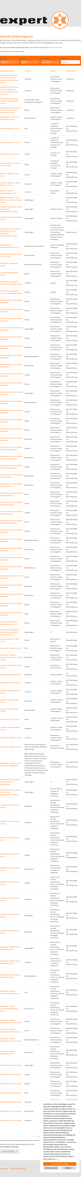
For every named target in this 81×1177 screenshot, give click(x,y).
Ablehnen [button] (68, 1168)
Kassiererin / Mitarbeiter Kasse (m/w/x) (10, 666)
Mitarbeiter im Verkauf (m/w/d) (10, 1065)
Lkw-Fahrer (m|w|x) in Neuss (10, 719)
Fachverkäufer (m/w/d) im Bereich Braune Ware (11, 301)
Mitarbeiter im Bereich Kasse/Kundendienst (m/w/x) (10, 992)
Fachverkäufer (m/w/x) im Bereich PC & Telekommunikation (11, 448)
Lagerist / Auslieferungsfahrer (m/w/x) (10, 692)
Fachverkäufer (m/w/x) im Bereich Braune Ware (11, 356)
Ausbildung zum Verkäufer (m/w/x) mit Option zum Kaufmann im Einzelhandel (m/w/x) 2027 (9, 90)
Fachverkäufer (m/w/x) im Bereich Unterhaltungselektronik (11, 522)
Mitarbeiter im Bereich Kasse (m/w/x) (10, 839)
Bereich (22, 58)
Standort (3, 58)
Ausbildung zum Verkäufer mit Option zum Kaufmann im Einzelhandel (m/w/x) (10, 110)
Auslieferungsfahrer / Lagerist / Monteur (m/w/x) (10, 184)
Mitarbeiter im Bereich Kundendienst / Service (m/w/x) (10, 1021)
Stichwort (64, 58)
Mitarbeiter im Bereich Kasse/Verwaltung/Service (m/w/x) (9, 1008)
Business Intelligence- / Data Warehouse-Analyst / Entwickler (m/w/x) (11, 200)
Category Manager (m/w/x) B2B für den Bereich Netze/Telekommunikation (11, 209)
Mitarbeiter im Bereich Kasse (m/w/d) (10, 806)
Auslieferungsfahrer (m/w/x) (9, 142)
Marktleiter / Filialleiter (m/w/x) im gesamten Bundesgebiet (11, 764)
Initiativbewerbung (55, 47)
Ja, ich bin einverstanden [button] (59, 1164)
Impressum (4, 1168)
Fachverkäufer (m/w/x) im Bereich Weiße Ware (11, 531)
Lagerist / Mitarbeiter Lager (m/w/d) (9, 710)
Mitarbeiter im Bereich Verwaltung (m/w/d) (7, 1052)
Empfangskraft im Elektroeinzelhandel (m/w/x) (9, 246)
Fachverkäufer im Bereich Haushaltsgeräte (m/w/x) (8, 623)
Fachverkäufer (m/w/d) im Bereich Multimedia (11, 310)
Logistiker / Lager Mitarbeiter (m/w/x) (10, 728)
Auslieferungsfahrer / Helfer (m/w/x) (9, 175)
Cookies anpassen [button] (51, 1168)
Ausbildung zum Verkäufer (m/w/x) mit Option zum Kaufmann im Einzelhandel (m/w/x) (9, 78)
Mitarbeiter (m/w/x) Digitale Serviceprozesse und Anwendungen (9, 781)
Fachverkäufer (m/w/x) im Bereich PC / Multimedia (11, 476)
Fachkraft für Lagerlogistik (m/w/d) (9, 264)
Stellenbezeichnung (6, 71)
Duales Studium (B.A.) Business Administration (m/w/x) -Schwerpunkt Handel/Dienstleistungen (10, 232)
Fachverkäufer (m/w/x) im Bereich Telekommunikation (11, 494)
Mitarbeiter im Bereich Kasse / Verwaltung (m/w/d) (10, 948)
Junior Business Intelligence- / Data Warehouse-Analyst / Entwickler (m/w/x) (10, 632)
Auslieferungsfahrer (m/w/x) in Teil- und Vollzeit (10, 164)
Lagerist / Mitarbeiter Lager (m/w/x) (9, 701)
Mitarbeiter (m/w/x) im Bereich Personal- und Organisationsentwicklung (10, 792)
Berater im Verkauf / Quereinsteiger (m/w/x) (8, 192)
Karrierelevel (44, 58)
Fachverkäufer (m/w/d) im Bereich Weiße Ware (11, 329)
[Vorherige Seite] (33, 1136)
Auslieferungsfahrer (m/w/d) (9, 128)
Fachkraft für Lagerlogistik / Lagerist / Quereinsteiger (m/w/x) (11, 283)
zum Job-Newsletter (8, 1151)
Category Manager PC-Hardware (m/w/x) (11, 218)
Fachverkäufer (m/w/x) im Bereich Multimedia (11, 384)
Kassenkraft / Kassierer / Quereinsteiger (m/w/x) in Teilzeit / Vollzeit (11, 657)
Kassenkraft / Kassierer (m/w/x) (11, 648)
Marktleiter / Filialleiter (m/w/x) (11, 738)
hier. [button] (57, 1159)
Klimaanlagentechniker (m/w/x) (10, 674)
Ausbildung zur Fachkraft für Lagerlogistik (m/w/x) (9, 118)
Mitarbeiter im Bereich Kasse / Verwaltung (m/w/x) (10, 976)
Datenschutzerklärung (17, 1168)
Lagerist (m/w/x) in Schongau (10, 682)
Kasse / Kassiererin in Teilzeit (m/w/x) (10, 640)
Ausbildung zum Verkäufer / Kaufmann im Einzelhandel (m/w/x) (9, 101)
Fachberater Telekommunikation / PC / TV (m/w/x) (11, 255)
